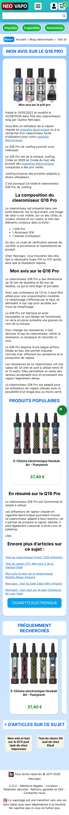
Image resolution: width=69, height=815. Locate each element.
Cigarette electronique (34, 603)
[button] (62, 410)
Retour (8, 39)
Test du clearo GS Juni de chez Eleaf (50, 741)
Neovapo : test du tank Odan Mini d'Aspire (33, 583)
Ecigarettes (31, 28)
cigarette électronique (35, 129)
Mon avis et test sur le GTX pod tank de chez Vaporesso (19, 743)
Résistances (55, 28)
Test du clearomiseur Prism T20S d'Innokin (33, 557)
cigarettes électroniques (38, 163)
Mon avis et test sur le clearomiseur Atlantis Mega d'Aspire (29, 575)
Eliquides (10, 28)
